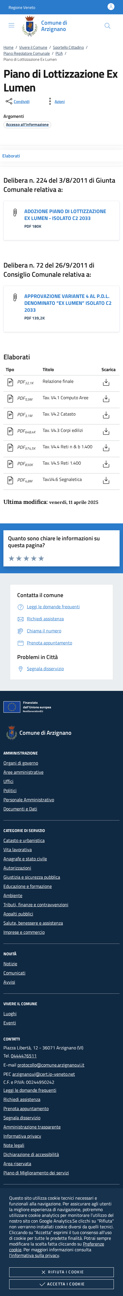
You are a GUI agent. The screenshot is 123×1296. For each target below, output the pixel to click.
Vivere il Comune (33, 47)
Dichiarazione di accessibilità (31, 1154)
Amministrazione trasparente (32, 1126)
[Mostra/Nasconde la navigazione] (11, 25)
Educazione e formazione (27, 886)
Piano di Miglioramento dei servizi (36, 1172)
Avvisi (9, 982)
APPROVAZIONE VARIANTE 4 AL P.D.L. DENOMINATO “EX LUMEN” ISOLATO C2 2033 (68, 303)
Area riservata (17, 1163)
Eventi (9, 1022)
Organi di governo (20, 762)
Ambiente (12, 895)
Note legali (13, 1145)
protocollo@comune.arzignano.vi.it (50, 1064)
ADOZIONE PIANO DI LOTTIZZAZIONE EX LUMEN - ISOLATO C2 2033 (65, 214)
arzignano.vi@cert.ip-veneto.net (43, 1074)
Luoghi (10, 1013)
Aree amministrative (23, 772)
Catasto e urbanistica (24, 840)
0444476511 (24, 1055)
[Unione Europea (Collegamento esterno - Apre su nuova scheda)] (61, 708)
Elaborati (11, 155)
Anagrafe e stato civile (25, 858)
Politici (10, 790)
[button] (22, 7)
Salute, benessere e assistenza (33, 922)
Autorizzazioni (17, 867)
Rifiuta (66, 1272)
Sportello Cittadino (68, 47)
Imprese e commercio (24, 932)
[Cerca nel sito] (107, 26)
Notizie (10, 963)
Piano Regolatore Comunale (26, 53)
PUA (59, 53)
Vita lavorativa (17, 849)
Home (8, 47)
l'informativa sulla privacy (34, 1255)
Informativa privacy (22, 1136)
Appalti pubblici (18, 913)
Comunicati (14, 972)
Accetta (66, 1284)
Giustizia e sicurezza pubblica (31, 877)
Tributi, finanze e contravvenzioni (35, 904)
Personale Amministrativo (28, 799)
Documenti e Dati (20, 808)
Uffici (8, 781)
